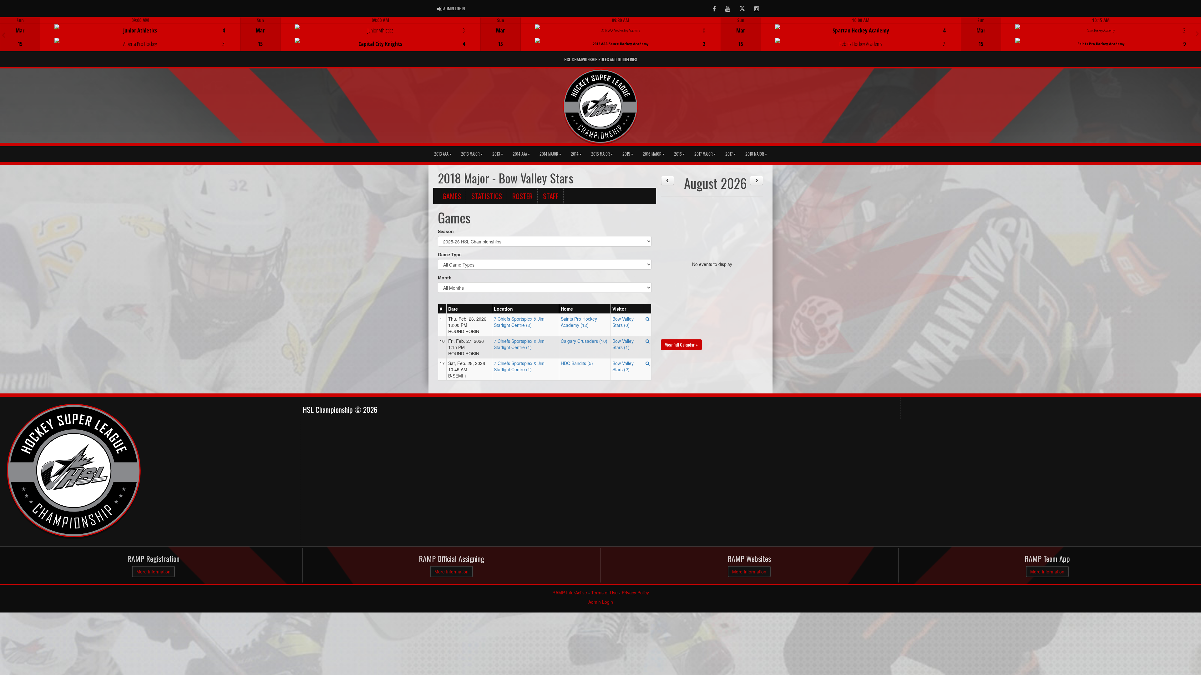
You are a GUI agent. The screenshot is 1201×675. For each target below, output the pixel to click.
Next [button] (1197, 33)
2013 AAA (441, 154)
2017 (729, 154)
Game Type (450, 254)
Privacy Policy (635, 592)
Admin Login (600, 602)
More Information (153, 571)
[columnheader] (442, 309)
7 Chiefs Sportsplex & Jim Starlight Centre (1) (519, 344)
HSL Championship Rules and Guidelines (600, 59)
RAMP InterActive (569, 592)
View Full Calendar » (681, 344)
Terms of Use (604, 592)
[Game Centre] (120, 39)
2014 (575, 154)
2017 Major (703, 154)
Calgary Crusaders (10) (584, 341)
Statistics (486, 196)
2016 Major (652, 154)
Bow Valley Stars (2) (623, 366)
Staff (551, 196)
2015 (626, 154)
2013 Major (470, 154)
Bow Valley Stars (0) (623, 322)
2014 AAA (520, 154)
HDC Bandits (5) (577, 363)
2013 (496, 154)
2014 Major (549, 154)
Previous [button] (3, 35)
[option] (120, 34)
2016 (678, 154)
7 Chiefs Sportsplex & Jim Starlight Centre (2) (519, 322)
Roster (522, 196)
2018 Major (754, 154)
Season (446, 231)
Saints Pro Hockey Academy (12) (579, 322)
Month (445, 277)
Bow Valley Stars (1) (623, 344)
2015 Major (600, 154)
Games (452, 196)
